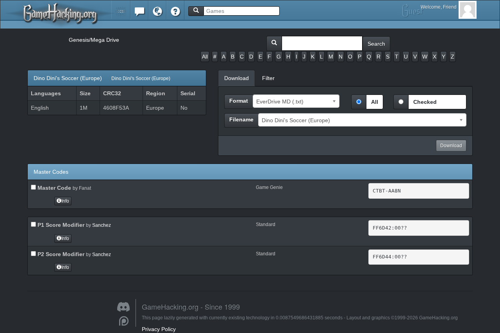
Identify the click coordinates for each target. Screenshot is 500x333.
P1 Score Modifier (60, 225)
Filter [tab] (268, 78)
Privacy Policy (159, 329)
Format (238, 100)
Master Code (53, 188)
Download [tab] (236, 78)
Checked (425, 102)
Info (65, 201)
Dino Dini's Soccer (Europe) (102, 78)
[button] (120, 9)
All (205, 56)
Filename (241, 119)
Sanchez (101, 225)
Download (451, 145)
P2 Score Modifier (60, 254)
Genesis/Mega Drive (94, 40)
